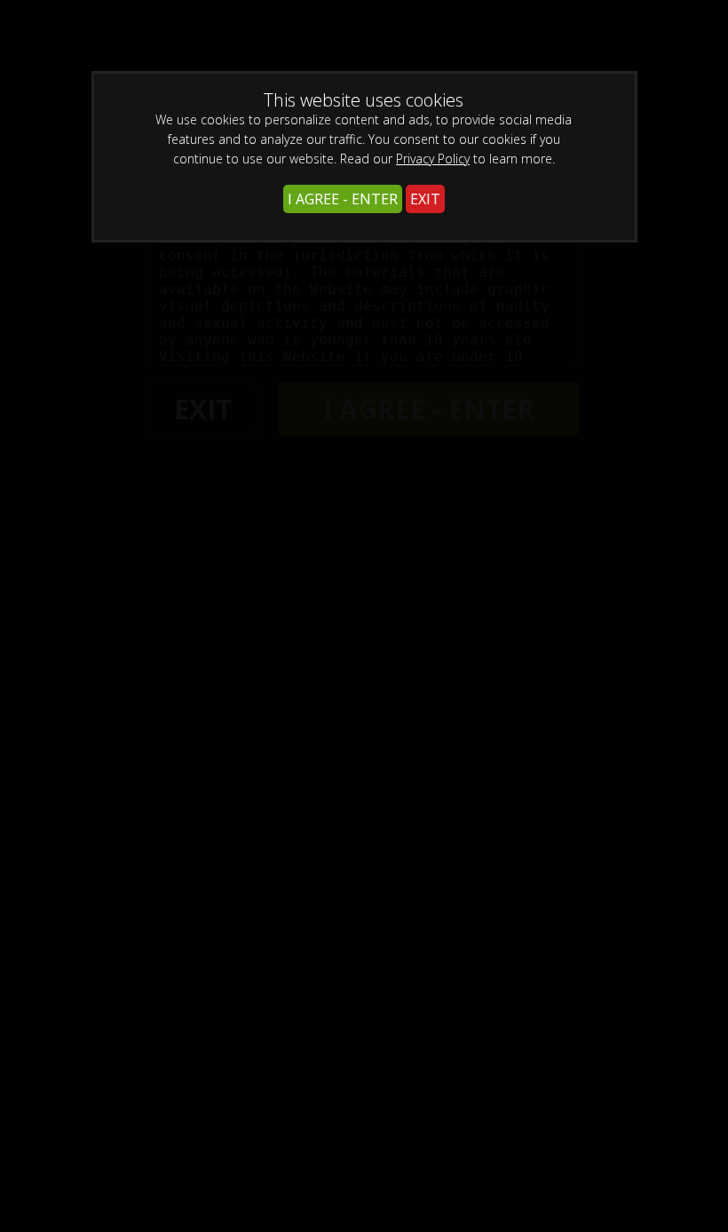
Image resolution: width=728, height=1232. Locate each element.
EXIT (425, 199)
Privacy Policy (433, 158)
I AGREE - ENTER (343, 199)
